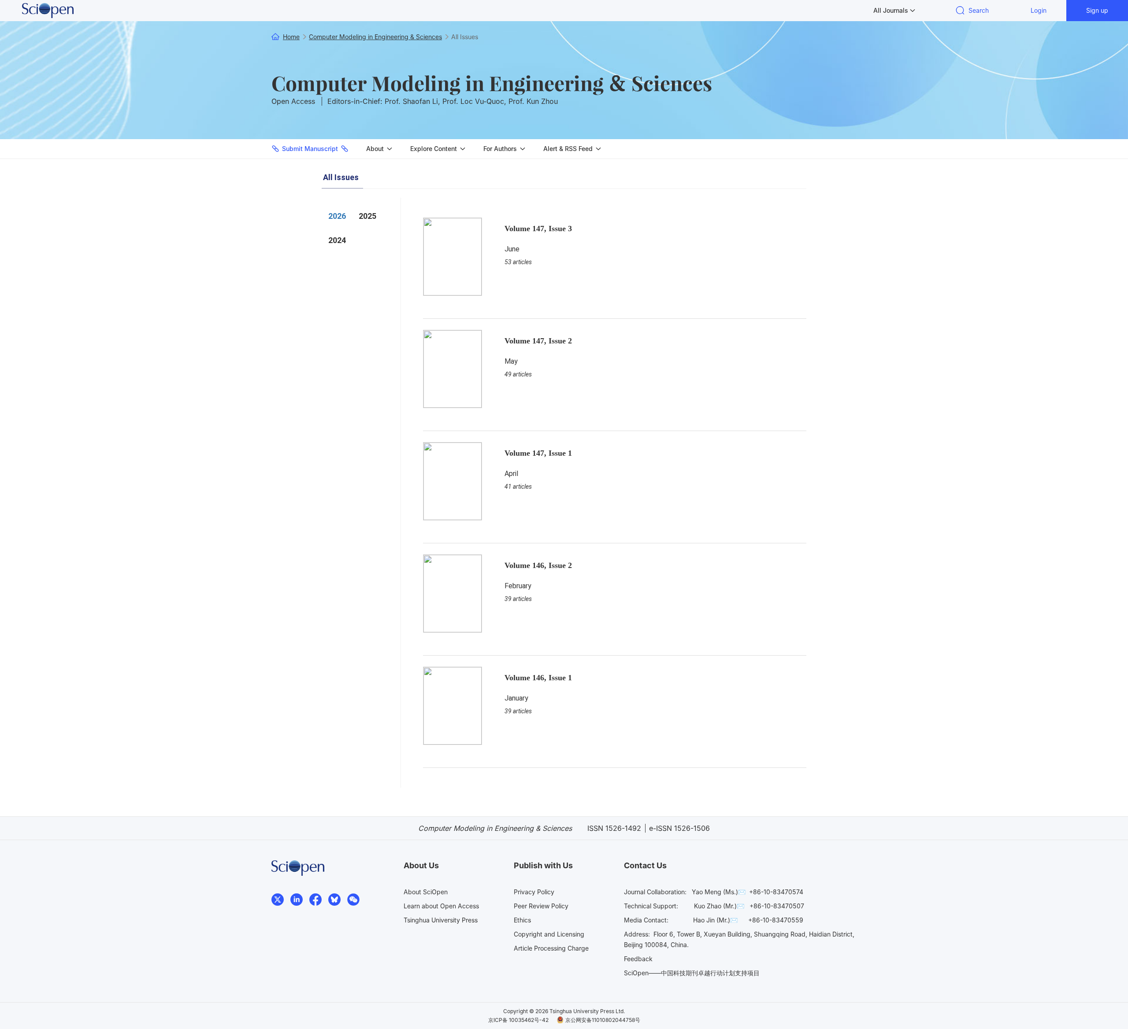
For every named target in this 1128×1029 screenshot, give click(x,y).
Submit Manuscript (310, 148)
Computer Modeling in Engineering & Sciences (491, 83)
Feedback (638, 959)
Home (291, 37)
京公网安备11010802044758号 (602, 1020)
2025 (367, 216)
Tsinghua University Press (441, 920)
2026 (337, 216)
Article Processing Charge (551, 948)
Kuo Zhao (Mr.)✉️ (719, 906)
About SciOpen (426, 892)
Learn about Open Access (441, 906)
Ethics (522, 920)
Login (1038, 10)
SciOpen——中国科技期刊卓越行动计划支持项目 (692, 973)
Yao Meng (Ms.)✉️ (719, 892)
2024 (337, 240)
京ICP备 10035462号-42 (518, 1020)
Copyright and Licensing (549, 934)
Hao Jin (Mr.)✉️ (715, 920)
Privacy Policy (534, 892)
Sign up (1097, 10)
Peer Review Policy (541, 906)
